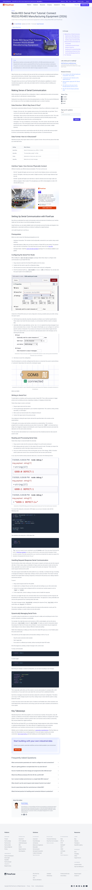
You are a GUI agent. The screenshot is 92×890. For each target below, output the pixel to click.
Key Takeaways (18, 710)
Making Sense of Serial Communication (29, 90)
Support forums (77, 858)
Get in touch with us (22, 734)
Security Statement (8, 847)
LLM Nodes (63, 851)
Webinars (76, 841)
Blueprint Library (8, 866)
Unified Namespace (23, 843)
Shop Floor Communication (52, 841)
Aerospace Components (38, 851)
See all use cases (50, 843)
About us (63, 1)
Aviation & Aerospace (37, 853)
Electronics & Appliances (38, 845)
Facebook (65, 99)
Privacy (28, 886)
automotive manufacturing (41, 730)
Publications (77, 843)
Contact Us (84, 5)
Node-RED (7, 860)
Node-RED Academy (78, 845)
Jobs (34, 877)
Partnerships (49, 875)
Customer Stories (77, 864)
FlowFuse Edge (8, 841)
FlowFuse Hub (8, 843)
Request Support (77, 873)
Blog (67, 1)
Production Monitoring (51, 839)
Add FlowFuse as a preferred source (68, 63)
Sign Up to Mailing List (78, 866)
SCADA (20, 847)
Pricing (6, 849)
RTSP (62, 843)
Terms (32, 886)
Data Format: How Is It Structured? (24, 137)
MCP (62, 853)
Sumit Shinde (18, 24)
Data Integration (22, 851)
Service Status (63, 875)
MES (20, 845)
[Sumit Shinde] (13, 24)
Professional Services (65, 873)
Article (13, 10)
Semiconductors (36, 849)
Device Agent (7, 858)
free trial (50, 246)
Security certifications (37, 879)
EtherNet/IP (63, 845)
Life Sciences (35, 843)
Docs (70, 1)
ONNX (62, 849)
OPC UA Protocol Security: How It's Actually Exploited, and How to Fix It (70, 85)
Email (64, 103)
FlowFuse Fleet (8, 845)
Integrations (7, 864)
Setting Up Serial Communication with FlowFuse (33, 216)
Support (74, 1)
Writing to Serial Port (19, 395)
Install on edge (80, 1)
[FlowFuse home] (10, 874)
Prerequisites (16, 234)
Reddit (64, 101)
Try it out (17, 750)
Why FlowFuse (36, 873)
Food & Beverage (36, 841)
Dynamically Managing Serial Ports (24, 613)
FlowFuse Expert (8, 862)
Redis (62, 839)
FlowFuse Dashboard (9, 856)
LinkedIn (65, 97)
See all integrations (64, 855)
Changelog (76, 854)
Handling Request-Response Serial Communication (30, 560)
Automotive (35, 839)
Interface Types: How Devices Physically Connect (29, 166)
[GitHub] (26, 815)
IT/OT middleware (22, 841)
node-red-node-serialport (32, 249)
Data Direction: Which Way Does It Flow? (26, 105)
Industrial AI (21, 839)
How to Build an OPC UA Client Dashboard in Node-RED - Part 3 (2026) (71, 75)
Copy (57, 514)
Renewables (35, 847)
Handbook (49, 873)
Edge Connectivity (22, 849)
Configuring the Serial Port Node (23, 255)
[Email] (22, 815)
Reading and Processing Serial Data (24, 438)
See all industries (36, 855)
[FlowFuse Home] (8, 5)
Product (6, 839)
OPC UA (62, 841)
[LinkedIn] (24, 815)
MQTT (62, 847)
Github (75, 856)
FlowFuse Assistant (21, 552)
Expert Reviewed (40, 24)
